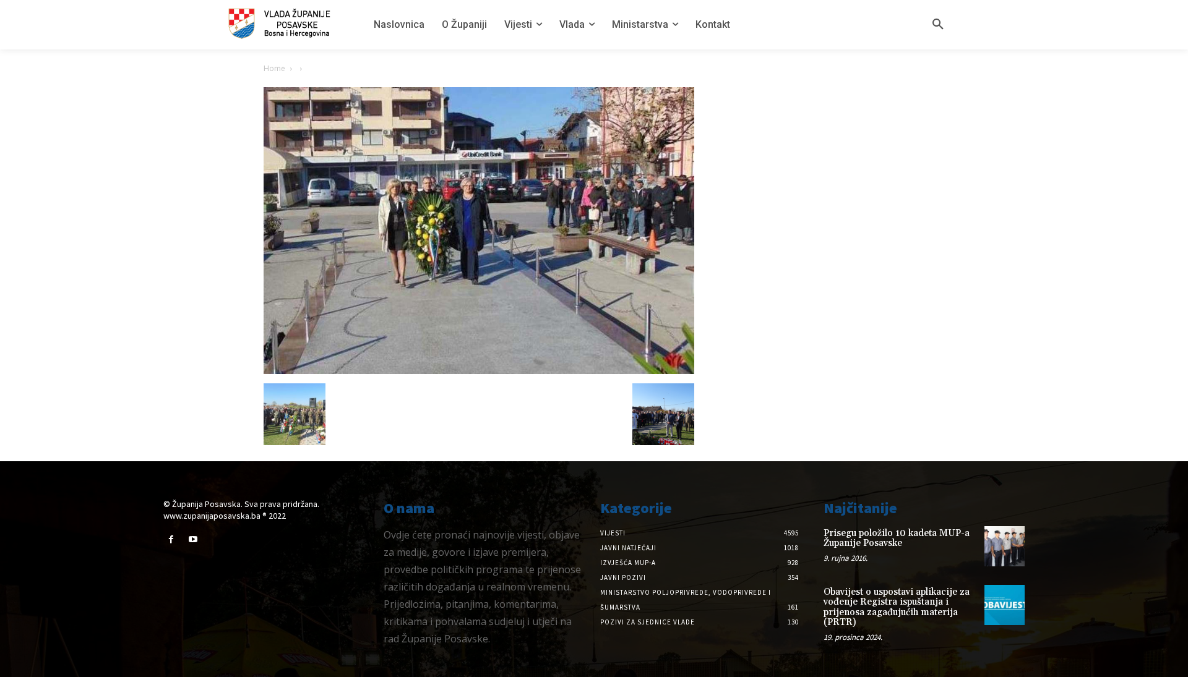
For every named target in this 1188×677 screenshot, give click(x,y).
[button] (938, 24)
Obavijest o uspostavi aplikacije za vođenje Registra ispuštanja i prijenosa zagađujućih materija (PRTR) (897, 607)
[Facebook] (171, 539)
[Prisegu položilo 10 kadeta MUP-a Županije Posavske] (1004, 546)
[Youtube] (192, 539)
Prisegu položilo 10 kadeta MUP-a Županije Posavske (897, 538)
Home (274, 68)
